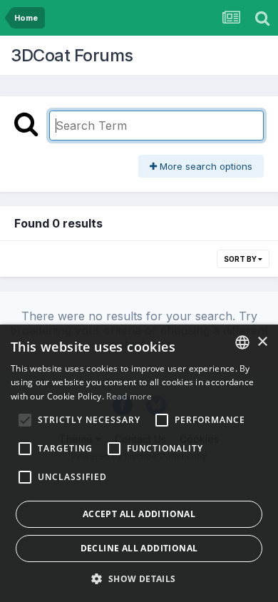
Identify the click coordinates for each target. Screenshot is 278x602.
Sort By (241, 259)
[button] (138, 578)
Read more (129, 396)
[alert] (139, 463)
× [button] (262, 342)
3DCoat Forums (72, 55)
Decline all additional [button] (139, 548)
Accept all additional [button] (139, 514)
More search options (204, 166)
